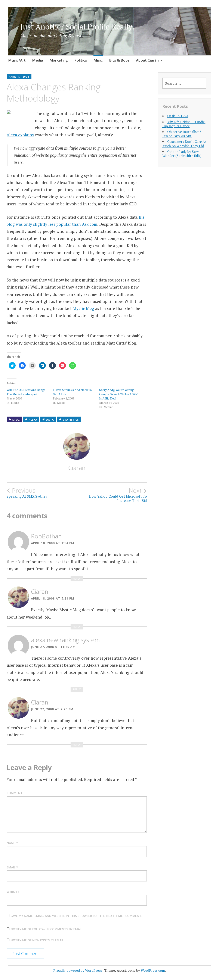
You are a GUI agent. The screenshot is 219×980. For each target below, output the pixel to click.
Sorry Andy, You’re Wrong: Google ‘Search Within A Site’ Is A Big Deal (118, 394)
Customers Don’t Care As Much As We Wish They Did (184, 143)
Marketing (58, 60)
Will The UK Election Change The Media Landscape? (26, 392)
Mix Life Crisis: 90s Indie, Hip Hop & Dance (184, 123)
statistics (71, 419)
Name (12, 843)
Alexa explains (20, 134)
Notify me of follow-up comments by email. (46, 929)
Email (12, 867)
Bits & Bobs (119, 60)
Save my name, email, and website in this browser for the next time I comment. (76, 916)
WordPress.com (153, 970)
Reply (77, 579)
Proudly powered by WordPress (77, 970)
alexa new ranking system (65, 640)
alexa (33, 419)
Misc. (98, 60)
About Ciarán (147, 60)
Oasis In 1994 (177, 115)
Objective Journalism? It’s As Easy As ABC (181, 133)
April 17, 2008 (19, 76)
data (50, 419)
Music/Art (17, 60)
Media (37, 60)
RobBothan (46, 536)
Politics (80, 60)
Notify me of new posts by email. (37, 940)
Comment (15, 793)
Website (13, 892)
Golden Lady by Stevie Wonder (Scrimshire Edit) (181, 153)
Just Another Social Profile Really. (77, 27)
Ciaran (76, 468)
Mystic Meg (83, 308)
